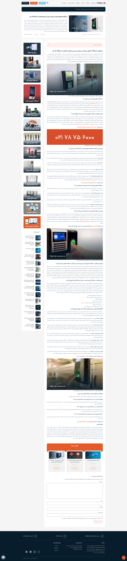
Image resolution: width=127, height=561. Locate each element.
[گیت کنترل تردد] (32, 200)
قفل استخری (93, 226)
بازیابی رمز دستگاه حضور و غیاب (83, 421)
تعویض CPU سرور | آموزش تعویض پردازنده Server (29, 326)
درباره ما (56, 546)
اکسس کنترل (84, 303)
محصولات (56, 550)
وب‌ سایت (100, 512)
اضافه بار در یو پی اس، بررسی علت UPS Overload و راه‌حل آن (56, 461)
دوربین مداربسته (95, 547)
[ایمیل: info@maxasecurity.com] (102, 536)
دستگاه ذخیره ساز (101, 552)
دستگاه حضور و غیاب (94, 551)
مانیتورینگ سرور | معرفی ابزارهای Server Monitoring (29, 319)
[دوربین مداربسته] (32, 131)
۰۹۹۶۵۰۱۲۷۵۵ (59, 536)
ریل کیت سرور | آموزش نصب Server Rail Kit (29, 299)
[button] (70, 44)
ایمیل (101, 506)
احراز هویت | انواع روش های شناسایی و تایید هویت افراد (29, 237)
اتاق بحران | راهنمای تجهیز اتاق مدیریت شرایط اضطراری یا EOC (29, 294)
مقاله (100, 9)
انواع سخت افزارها (97, 34)
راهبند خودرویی (98, 549)
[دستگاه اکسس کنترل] (32, 68)
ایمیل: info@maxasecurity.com (92, 536)
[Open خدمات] (80, 3)
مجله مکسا (56, 548)
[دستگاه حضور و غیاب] (32, 103)
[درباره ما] (60, 545)
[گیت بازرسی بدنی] (32, 186)
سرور (88, 551)
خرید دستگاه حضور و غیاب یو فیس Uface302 (86, 127)
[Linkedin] (30, 551)
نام (101, 501)
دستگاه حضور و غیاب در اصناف (82, 356)
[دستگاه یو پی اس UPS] (32, 117)
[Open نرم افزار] (85, 3)
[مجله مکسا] (60, 548)
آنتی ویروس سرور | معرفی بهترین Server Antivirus (29, 281)
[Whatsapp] (34, 551)
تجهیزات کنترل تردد (90, 34)
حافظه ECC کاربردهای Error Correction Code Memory (29, 244)
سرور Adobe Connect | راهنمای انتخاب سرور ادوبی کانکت (29, 307)
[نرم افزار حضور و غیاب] (32, 228)
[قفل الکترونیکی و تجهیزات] (32, 172)
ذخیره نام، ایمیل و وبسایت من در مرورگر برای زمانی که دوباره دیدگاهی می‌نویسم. (82, 518)
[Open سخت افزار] (90, 3)
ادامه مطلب (93, 468)
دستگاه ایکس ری (91, 549)
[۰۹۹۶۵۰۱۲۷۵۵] (65, 536)
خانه (103, 9)
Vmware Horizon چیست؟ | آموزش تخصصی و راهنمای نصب (29, 269)
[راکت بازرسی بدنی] (32, 145)
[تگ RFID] (32, 54)
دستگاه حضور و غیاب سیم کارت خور (89, 183)
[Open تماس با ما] (61, 3)
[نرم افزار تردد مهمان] (32, 214)
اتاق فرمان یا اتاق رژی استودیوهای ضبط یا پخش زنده (29, 288)
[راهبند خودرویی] (32, 158)
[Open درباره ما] (67, 3)
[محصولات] (60, 550)
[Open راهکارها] (75, 3)
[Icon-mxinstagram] (38, 551)
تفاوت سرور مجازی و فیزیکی (93, 460)
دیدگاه (101, 482)
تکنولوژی (84, 34)
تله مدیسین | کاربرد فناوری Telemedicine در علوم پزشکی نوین (29, 275)
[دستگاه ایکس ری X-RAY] (32, 82)
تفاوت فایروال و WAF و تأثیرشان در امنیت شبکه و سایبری (74, 461)
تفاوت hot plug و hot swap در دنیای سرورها (29, 312)
